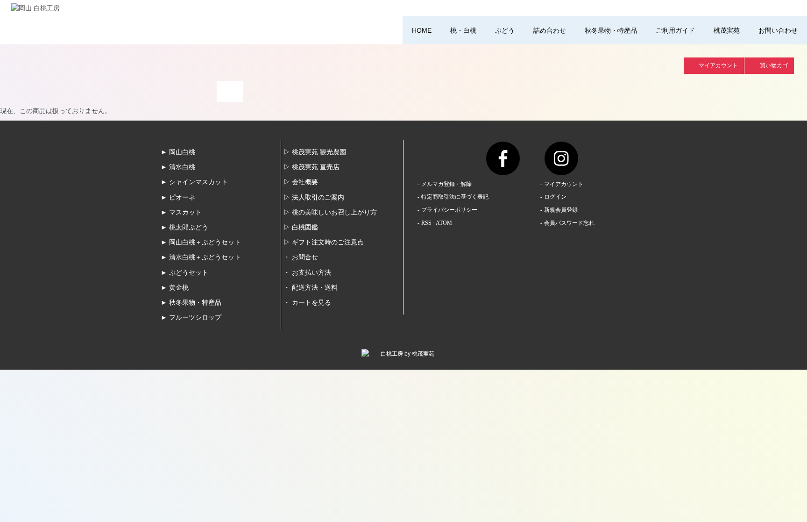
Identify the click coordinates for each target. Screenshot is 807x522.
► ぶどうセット (184, 272)
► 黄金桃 (175, 287)
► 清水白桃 (178, 167)
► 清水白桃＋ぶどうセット (201, 257)
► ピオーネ (178, 197)
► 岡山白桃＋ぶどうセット (201, 242)
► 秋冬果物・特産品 (191, 302)
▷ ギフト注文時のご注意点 (323, 242)
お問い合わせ (778, 30)
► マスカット (181, 212)
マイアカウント (718, 65)
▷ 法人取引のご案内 (313, 197)
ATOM (444, 223)
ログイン (555, 196)
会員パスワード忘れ (569, 223)
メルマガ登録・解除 (446, 184)
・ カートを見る (307, 302)
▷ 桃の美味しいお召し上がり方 (330, 212)
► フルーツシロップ (191, 317)
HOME (422, 30)
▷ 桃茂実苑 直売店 (311, 167)
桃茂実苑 (727, 30)
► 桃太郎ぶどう (184, 227)
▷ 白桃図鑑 (300, 227)
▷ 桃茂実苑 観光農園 (314, 152)
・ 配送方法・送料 (310, 287)
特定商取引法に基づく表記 (454, 196)
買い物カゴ (774, 65)
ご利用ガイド (675, 30)
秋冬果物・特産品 (611, 30)
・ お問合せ (300, 257)
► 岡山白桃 (178, 152)
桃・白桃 (463, 30)
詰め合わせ (549, 30)
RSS (426, 223)
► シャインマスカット (194, 182)
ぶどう (505, 30)
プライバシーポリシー (449, 210)
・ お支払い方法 (307, 272)
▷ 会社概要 (300, 182)
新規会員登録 (561, 210)
